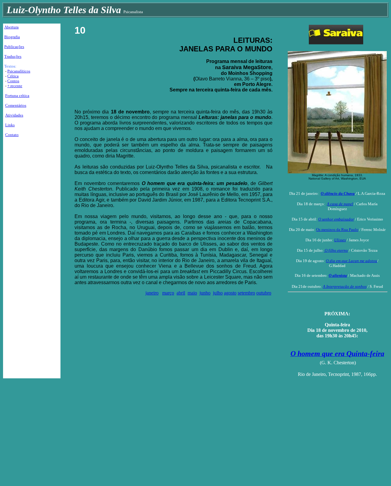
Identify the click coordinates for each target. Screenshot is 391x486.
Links (10, 125)
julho (218, 292)
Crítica (13, 76)
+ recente (14, 85)
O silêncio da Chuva (338, 193)
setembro (246, 292)
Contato (12, 134)
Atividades (14, 115)
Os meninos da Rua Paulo (337, 229)
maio (192, 292)
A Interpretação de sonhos (345, 286)
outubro (263, 292)
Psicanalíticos (18, 71)
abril (181, 292)
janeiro (152, 292)
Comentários (15, 105)
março (168, 292)
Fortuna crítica (17, 95)
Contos (13, 81)
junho (204, 292)
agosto (230, 292)
